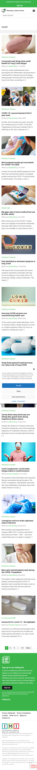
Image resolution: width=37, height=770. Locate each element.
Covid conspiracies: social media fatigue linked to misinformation (16, 470)
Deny (18, 391)
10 (22, 648)
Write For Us (13, 716)
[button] (34, 369)
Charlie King (12, 66)
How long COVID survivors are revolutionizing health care (14, 314)
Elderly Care (6, 208)
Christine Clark (13, 625)
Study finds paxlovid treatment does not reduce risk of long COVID (17, 364)
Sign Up (20, 5)
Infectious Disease (8, 57)
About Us (23, 716)
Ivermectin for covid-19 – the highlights (18, 622)
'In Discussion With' (9, 618)
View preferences (18, 397)
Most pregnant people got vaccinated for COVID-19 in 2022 (18, 163)
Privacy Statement (8, 713)
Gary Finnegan (13, 474)
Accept (18, 385)
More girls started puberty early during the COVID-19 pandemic (18, 571)
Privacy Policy (21, 401)
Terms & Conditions (24, 713)
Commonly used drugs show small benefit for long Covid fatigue (16, 62)
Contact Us (6, 718)
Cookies (14, 401)
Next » (28, 648)
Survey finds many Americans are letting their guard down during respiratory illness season (16, 417)
